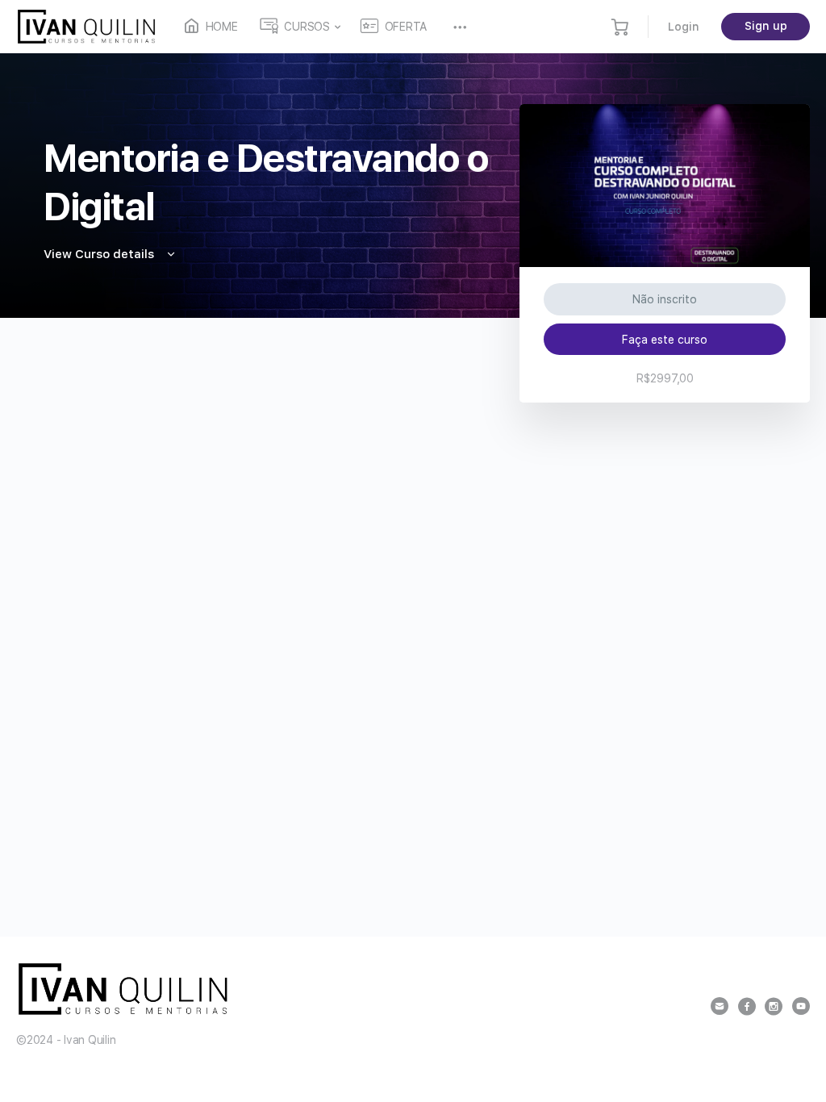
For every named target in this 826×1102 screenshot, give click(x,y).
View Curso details (100, 254)
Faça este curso (664, 339)
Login (683, 26)
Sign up (766, 25)
